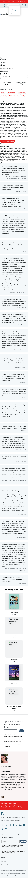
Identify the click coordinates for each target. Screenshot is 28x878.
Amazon (3, 92)
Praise (1, 162)
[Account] (22, 5)
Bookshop (3, 95)
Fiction (1, 145)
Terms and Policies (6, 865)
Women (20, 145)
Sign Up (21, 731)
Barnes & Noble (11, 92)
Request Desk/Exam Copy (7, 141)
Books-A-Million (21, 92)
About (3, 857)
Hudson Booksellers (13, 95)
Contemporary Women (10, 145)
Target (22, 95)
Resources (4, 861)
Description (3, 101)
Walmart (3, 99)
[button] (14, 58)
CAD (15, 12)
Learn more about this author (8, 792)
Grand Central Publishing (6, 68)
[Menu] (2, 5)
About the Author (4, 146)
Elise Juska (4, 59)
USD (15, 10)
